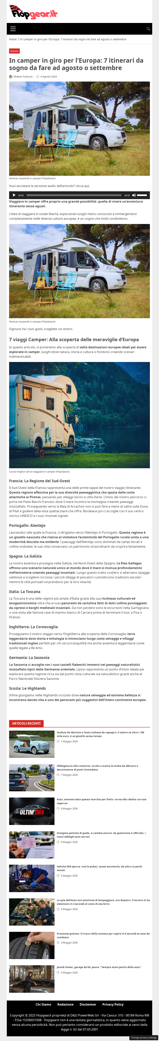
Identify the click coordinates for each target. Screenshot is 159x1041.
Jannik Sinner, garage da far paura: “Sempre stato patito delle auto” (99, 967)
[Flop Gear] (33, 11)
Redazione (65, 1004)
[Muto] (134, 195)
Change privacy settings (144, 1037)
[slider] (142, 194)
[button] (148, 28)
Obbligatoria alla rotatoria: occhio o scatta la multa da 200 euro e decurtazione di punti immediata (97, 767)
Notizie (14, 51)
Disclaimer (88, 1004)
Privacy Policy (113, 1004)
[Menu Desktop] (13, 29)
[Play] (14, 195)
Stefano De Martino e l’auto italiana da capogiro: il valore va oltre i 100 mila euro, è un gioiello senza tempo (100, 734)
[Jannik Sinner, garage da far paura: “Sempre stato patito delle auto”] (31, 979)
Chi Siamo (43, 1004)
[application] (79, 195)
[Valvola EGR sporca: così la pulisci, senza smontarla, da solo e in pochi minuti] (31, 878)
